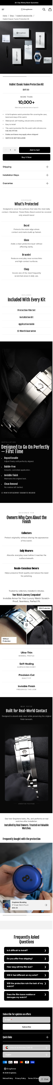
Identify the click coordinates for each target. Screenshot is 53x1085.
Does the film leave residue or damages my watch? (21, 990)
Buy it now (25, 157)
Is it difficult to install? (17, 945)
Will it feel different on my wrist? (22, 970)
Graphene (12, 1073)
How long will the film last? (19, 961)
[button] (3, 9)
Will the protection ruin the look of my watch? (23, 979)
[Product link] (26, 900)
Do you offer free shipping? (20, 953)
